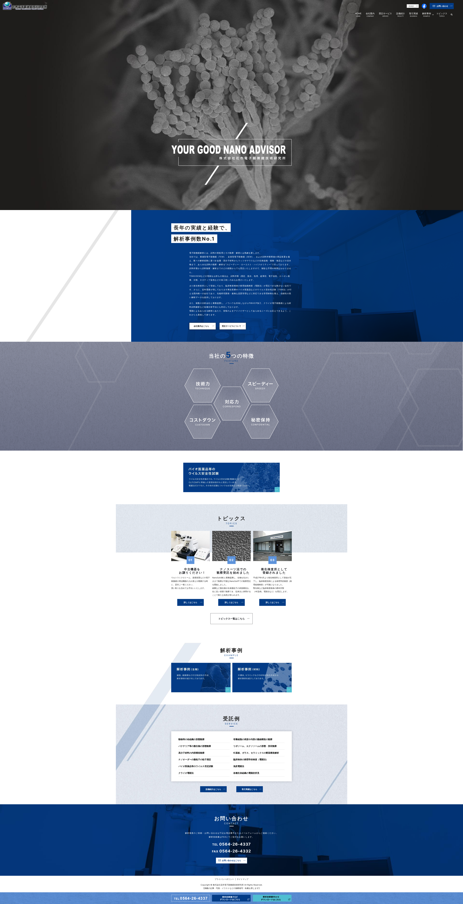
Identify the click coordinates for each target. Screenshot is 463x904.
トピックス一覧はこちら (231, 618)
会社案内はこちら (201, 326)
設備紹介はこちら (213, 789)
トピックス (441, 14)
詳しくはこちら (190, 602)
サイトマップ (242, 879)
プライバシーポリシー (224, 879)
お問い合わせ (442, 6)
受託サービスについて (231, 326)
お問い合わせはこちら (231, 860)
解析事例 (426, 14)
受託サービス (385, 14)
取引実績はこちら (249, 789)
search (451, 14)
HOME (358, 14)
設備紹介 (400, 14)
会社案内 (370, 14)
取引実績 (413, 14)
